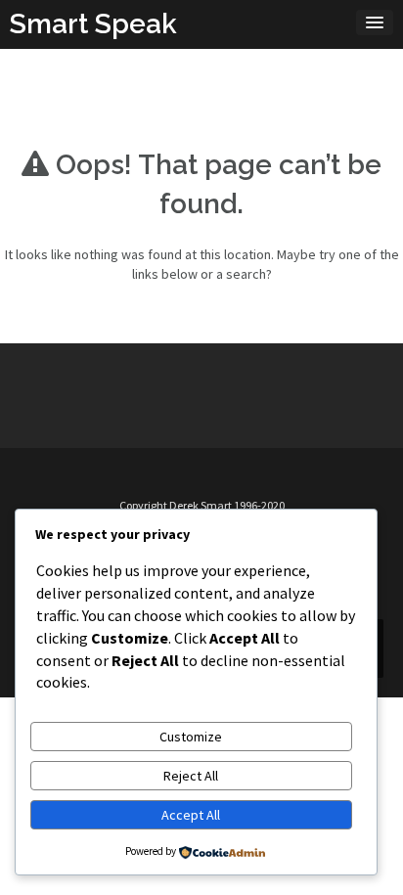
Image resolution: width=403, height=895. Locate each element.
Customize (190, 736)
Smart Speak (93, 24)
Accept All (190, 815)
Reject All (190, 775)
